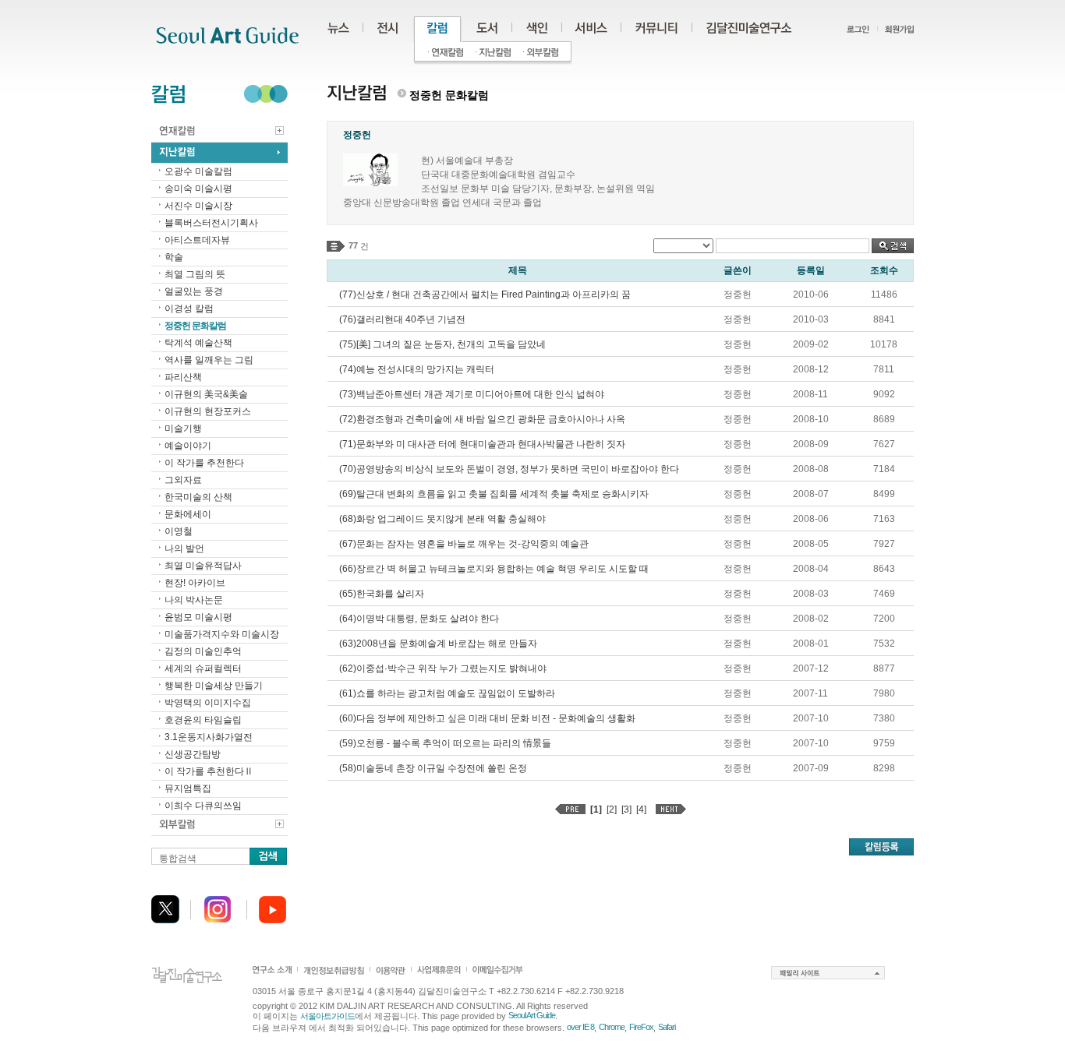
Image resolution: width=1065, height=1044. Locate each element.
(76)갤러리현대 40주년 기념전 (402, 319)
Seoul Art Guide (531, 1015)
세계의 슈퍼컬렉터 (203, 668)
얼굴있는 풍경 (194, 291)
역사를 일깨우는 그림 (209, 359)
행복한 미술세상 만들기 (214, 685)
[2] (612, 809)
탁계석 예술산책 (198, 342)
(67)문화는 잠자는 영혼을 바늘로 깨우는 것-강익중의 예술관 (464, 543)
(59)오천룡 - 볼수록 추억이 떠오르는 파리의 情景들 (445, 743)
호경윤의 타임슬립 (203, 719)
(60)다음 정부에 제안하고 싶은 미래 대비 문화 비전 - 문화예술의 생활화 (487, 718)
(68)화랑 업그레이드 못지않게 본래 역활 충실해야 (442, 518)
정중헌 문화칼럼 (195, 325)
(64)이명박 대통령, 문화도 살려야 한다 (419, 618)
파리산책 (183, 377)
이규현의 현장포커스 (208, 411)
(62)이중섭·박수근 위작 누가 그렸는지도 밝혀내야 (443, 668)
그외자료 (183, 479)
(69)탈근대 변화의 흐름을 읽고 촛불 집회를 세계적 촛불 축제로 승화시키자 (494, 493)
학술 (174, 257)
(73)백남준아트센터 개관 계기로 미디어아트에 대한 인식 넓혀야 (471, 394)
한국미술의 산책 (198, 497)
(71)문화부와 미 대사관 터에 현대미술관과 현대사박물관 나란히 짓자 (482, 444)
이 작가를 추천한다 (204, 462)
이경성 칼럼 (189, 308)
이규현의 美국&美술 (206, 394)
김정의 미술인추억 (203, 651)
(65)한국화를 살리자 (381, 593)
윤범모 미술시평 (198, 617)
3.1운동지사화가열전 (209, 737)
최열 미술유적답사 (203, 565)
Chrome (611, 1027)
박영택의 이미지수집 (208, 702)
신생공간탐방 (193, 754)
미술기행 (183, 428)
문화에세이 (188, 514)
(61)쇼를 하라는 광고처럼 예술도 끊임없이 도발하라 (447, 693)
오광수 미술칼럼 (198, 171)
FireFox (641, 1027)
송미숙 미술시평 (198, 188)
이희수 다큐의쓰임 (203, 805)
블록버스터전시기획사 (211, 222)
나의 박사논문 (194, 599)
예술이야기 (188, 445)
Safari (666, 1027)
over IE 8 (580, 1027)
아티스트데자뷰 (197, 240)
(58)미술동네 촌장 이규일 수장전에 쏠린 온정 (433, 768)
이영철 (179, 531)
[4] (641, 809)
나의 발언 (184, 548)
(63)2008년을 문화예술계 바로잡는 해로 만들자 (438, 643)
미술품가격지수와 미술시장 (222, 634)
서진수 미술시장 (198, 205)
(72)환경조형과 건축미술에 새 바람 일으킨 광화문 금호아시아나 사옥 (482, 419)
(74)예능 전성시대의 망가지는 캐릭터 (416, 369)
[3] (626, 809)
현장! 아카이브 (195, 582)
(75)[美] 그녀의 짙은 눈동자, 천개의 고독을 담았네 (442, 344)
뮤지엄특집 (188, 788)
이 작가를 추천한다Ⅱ (209, 771)
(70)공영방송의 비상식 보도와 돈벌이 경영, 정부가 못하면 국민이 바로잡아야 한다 (509, 469)
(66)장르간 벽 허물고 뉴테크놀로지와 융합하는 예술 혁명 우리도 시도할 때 (494, 568)
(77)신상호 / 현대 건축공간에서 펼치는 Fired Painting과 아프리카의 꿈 (485, 294)
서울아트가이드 (327, 1016)
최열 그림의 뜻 (195, 274)
